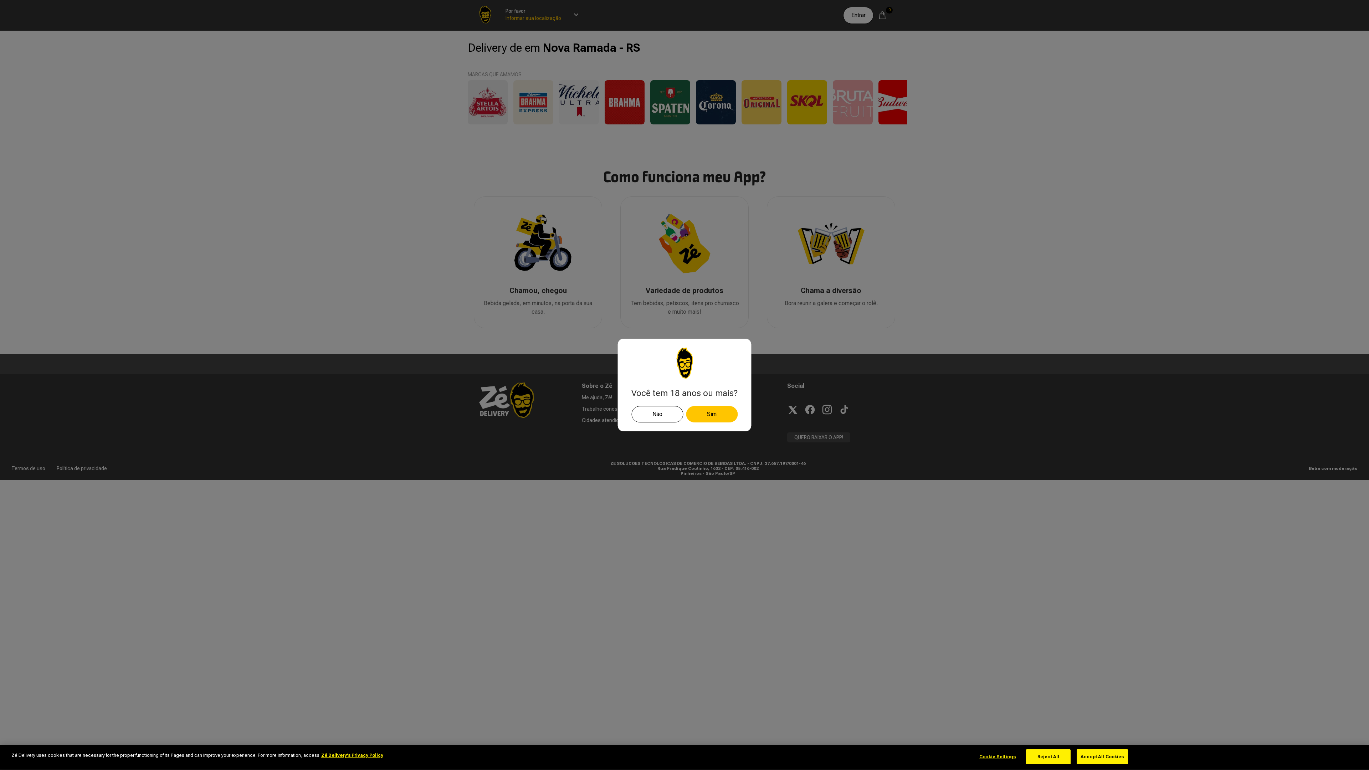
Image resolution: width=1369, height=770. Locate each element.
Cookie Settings (997, 756)
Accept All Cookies (1102, 756)
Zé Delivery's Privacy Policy (352, 755)
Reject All (1048, 756)
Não (657, 414)
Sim (712, 414)
